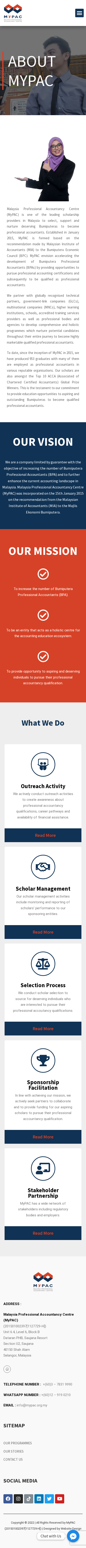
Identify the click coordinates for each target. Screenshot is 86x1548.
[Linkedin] (39, 1498)
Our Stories (13, 1451)
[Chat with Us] (73, 1536)
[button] (79, 13)
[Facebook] (8, 1498)
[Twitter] (49, 1498)
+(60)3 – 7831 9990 (57, 1384)
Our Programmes (17, 1443)
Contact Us (13, 1459)
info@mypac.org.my (32, 1405)
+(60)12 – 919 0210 (56, 1395)
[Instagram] (18, 1498)
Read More (45, 835)
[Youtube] (59, 1498)
